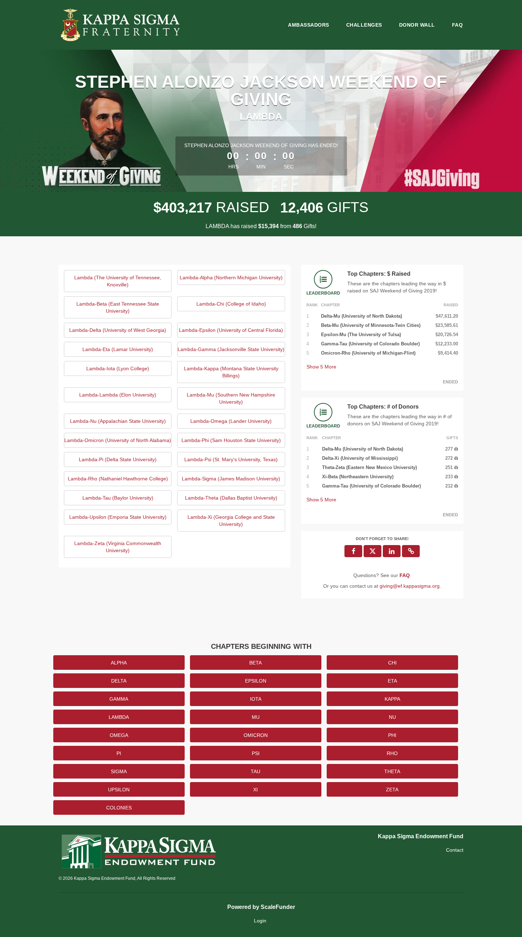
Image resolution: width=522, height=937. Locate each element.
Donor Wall (417, 25)
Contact (454, 850)
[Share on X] (372, 551)
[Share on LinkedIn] (392, 551)
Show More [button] (321, 367)
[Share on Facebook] (353, 551)
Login (260, 920)
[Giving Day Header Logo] (121, 25)
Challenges (364, 25)
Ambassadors (308, 25)
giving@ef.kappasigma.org (410, 586)
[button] (411, 551)
